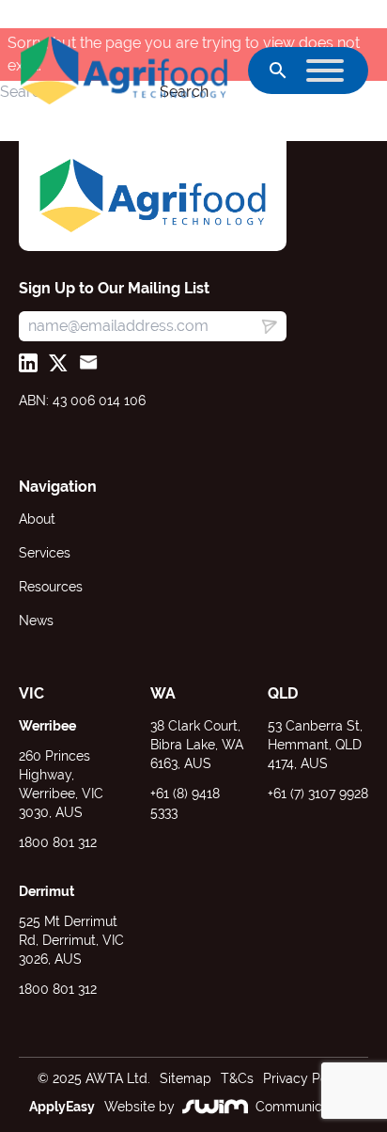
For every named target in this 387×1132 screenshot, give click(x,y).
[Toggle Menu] (325, 70)
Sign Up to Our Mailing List (114, 288)
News (36, 620)
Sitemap (185, 1078)
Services (44, 552)
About (37, 519)
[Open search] (278, 70)
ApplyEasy (62, 1106)
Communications (307, 1106)
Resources (51, 586)
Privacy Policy (306, 1078)
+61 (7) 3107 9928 (318, 793)
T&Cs (237, 1078)
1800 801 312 (58, 842)
